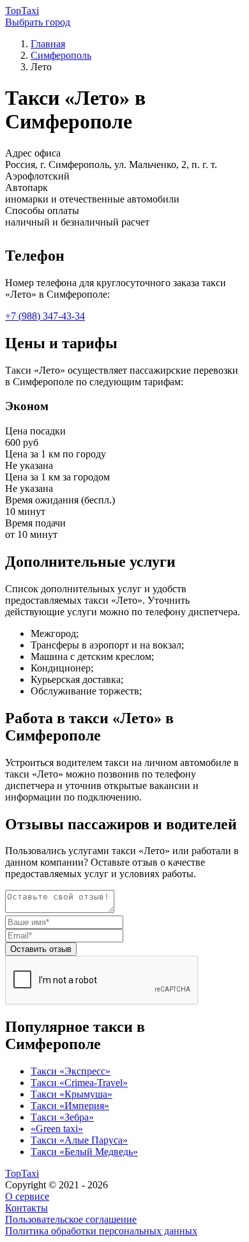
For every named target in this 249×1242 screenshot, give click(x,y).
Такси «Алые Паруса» (79, 1140)
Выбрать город (37, 22)
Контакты (26, 1207)
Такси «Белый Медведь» (84, 1151)
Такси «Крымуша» (71, 1094)
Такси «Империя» (70, 1105)
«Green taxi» (57, 1128)
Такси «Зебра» (62, 1117)
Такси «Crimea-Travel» (79, 1082)
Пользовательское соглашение (71, 1219)
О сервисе (27, 1196)
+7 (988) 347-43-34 (45, 315)
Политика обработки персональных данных (101, 1230)
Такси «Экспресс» (70, 1071)
